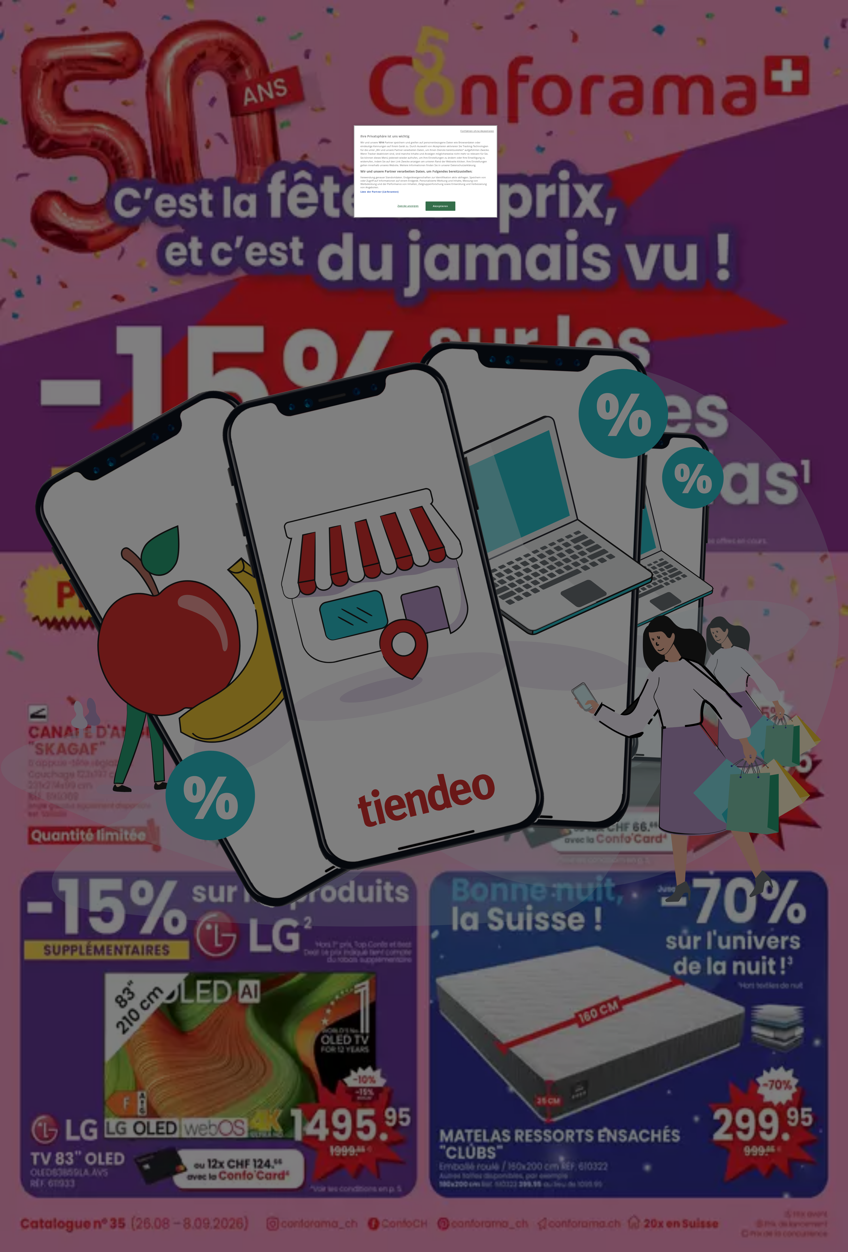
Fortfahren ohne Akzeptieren (477, 131)
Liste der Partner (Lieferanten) (379, 191)
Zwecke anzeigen (408, 205)
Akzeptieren (440, 206)
